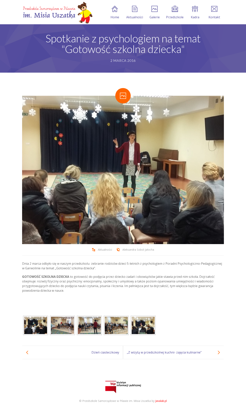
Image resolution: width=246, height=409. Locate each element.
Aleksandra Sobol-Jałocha (138, 249)
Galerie (155, 17)
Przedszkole (175, 17)
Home (115, 17)
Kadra (195, 17)
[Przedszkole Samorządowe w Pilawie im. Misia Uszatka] (57, 12)
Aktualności (134, 17)
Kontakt (214, 17)
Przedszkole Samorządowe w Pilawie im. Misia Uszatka (116, 401)
